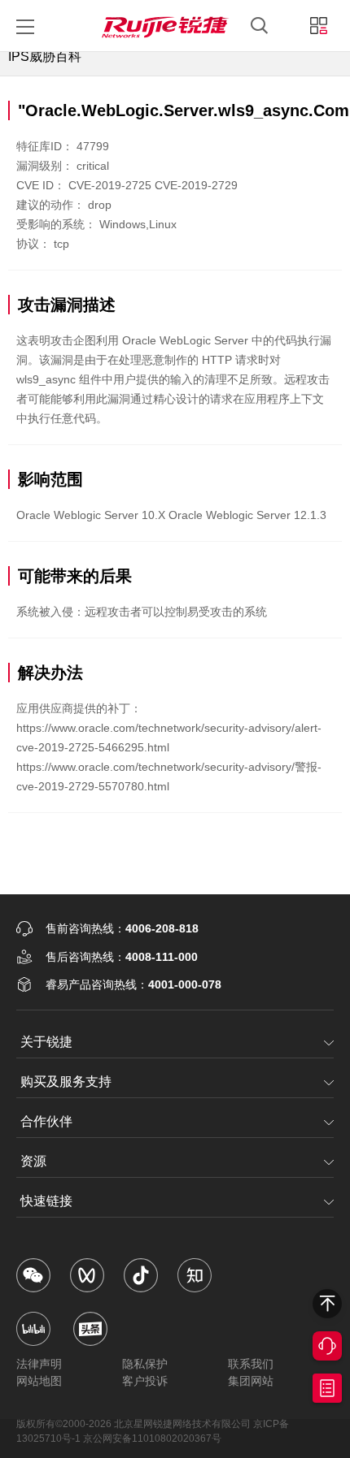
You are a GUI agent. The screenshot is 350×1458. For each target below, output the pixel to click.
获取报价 (327, 1388)
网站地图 (39, 1380)
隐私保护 (145, 1363)
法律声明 (39, 1363)
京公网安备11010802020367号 (152, 1438)
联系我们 (250, 1363)
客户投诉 (145, 1380)
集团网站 (250, 1380)
